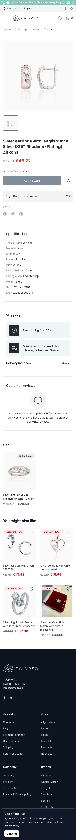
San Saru (46, 794)
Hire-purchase (11, 741)
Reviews (8, 781)
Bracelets (46, 741)
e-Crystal (46, 788)
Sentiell (45, 800)
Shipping (8, 747)
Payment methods (14, 734)
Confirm (12, 833)
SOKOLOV (47, 807)
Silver (35, 29)
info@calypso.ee (13, 687)
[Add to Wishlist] (31, 532)
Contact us (28, 171)
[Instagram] (71, 8)
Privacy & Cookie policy (17, 794)
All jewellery (48, 722)
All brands (47, 775)
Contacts (8, 722)
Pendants (46, 747)
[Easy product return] (68, 196)
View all (66, 363)
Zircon (48, 29)
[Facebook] (65, 8)
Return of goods (12, 753)
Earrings (22, 29)
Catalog (7, 29)
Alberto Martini (49, 781)
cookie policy (11, 825)
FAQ (5, 728)
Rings (44, 734)
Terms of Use (11, 788)
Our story (8, 775)
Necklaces (47, 753)
